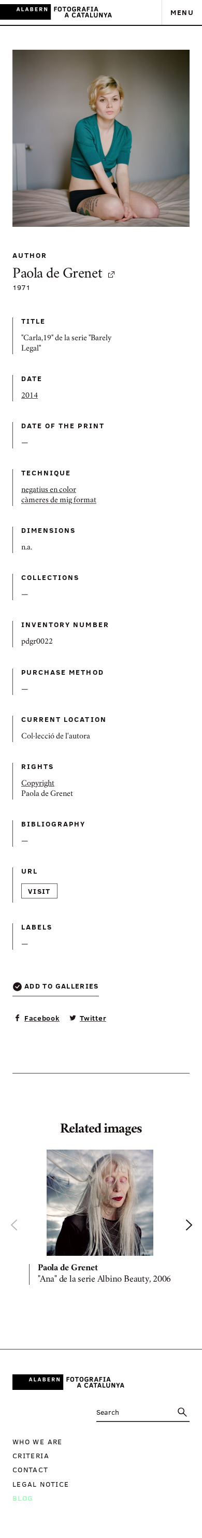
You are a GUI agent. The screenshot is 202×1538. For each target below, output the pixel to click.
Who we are (37, 1441)
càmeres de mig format (58, 500)
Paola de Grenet (57, 274)
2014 (29, 396)
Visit (39, 891)
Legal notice (40, 1484)
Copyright (37, 784)
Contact (30, 1469)
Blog (22, 1498)
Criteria (30, 1455)
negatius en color (48, 490)
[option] (101, 1219)
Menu (182, 12)
